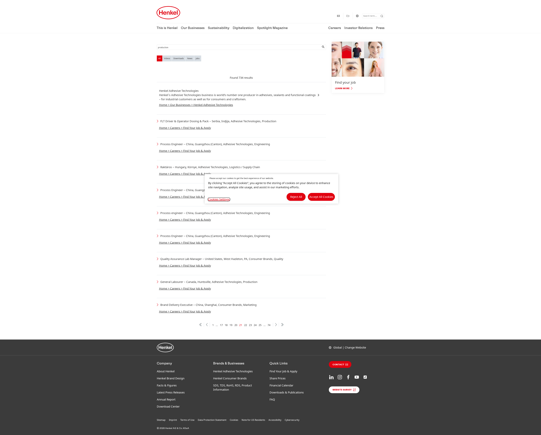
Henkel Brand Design (170, 378)
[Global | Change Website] (357, 16)
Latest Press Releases (171, 392)
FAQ (272, 399)
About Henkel (166, 371)
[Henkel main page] (168, 13)
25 (260, 325)
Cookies (234, 419)
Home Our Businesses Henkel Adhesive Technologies (196, 105)
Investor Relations (358, 28)
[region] (271, 189)
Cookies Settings (219, 199)
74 (269, 325)
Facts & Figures (167, 385)
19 (231, 325)
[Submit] (382, 16)
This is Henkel (167, 28)
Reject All (296, 197)
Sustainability (218, 28)
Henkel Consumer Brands (230, 378)
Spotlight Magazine (272, 28)
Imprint (173, 419)
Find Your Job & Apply (283, 371)
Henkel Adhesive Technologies (233, 371)
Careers (334, 28)
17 (221, 325)
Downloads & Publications (287, 392)
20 (235, 325)
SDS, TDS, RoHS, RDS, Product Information (232, 387)
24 (255, 325)
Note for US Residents (253, 419)
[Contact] (338, 16)
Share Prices (278, 378)
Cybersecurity (292, 419)
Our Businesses (193, 28)
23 (250, 325)
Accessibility (275, 419)
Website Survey (342, 390)
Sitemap (161, 419)
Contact (338, 364)
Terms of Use (187, 419)
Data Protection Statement (212, 419)
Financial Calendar (281, 385)
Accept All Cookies (321, 197)
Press (380, 28)
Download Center (168, 406)
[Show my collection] (347, 16)
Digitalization (243, 28)
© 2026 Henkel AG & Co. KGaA (173, 428)
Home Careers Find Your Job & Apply (185, 128)
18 (226, 325)
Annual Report (166, 399)
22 (245, 325)
